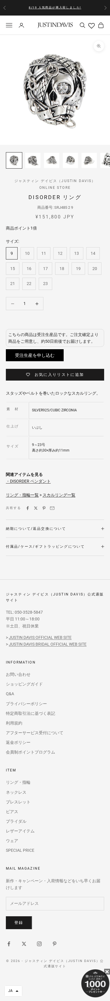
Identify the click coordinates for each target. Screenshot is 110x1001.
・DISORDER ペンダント (28, 481)
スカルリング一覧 (59, 495)
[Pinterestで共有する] (44, 508)
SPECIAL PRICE (20, 850)
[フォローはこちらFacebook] (9, 944)
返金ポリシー (18, 742)
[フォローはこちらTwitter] (24, 944)
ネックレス (16, 792)
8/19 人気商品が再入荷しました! (55, 7)
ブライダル (16, 821)
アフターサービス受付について (34, 732)
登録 (18, 922)
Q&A (10, 693)
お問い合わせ (18, 674)
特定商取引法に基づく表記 (30, 713)
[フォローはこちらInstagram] (39, 944)
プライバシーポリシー (26, 703)
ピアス (12, 811)
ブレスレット (18, 802)
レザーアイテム (20, 831)
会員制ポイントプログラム (30, 752)
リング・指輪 (18, 782)
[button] (13, 991)
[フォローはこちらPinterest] (54, 944)
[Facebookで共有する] (27, 508)
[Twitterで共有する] (35, 508)
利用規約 (14, 723)
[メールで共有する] (52, 508)
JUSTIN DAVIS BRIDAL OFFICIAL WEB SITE (48, 644)
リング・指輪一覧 (22, 495)
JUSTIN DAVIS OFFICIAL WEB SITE (40, 637)
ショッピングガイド (24, 684)
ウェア (12, 840)
